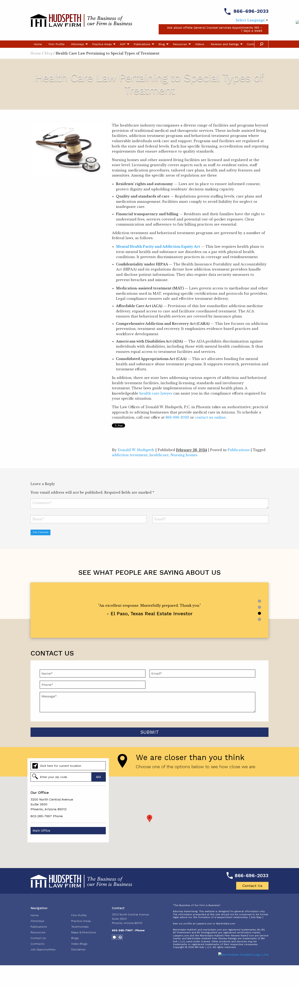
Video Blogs (79, 943)
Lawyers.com (204, 923)
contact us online (210, 417)
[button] (149, 818)
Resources (180, 44)
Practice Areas (102, 44)
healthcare (159, 455)
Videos (199, 44)
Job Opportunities (43, 949)
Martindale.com (225, 923)
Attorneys (77, 44)
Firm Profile (56, 44)
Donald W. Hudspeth (136, 450)
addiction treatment (130, 455)
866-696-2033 (251, 11)
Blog (161, 44)
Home (38, 44)
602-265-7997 (41, 816)
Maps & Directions (83, 932)
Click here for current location (60, 765)
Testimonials (80, 926)
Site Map (256, 917)
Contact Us (252, 885)
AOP (122, 44)
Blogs (75, 938)
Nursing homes (184, 455)
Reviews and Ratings (225, 44)
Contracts (37, 943)
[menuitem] (38, 44)
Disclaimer (78, 949)
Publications (142, 44)
